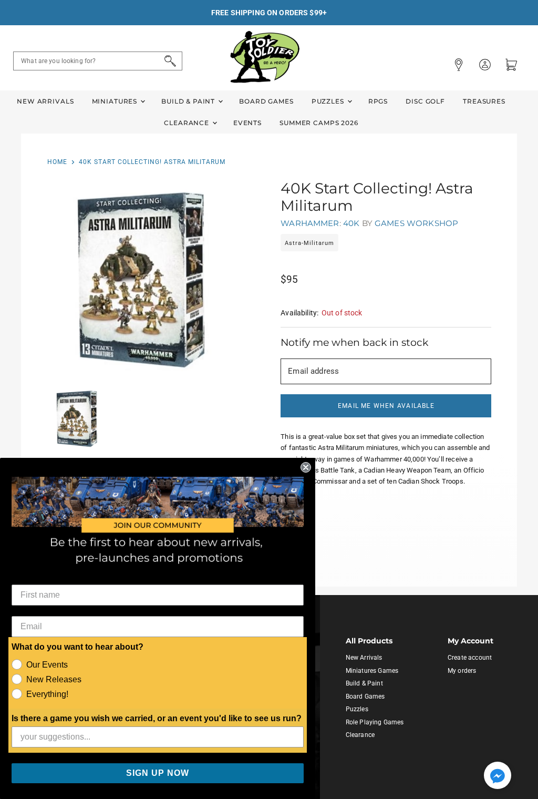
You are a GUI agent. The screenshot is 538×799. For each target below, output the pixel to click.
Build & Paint (189, 101)
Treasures (484, 101)
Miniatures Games (372, 670)
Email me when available (386, 405)
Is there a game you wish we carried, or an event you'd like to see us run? (157, 718)
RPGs (378, 101)
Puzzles (329, 101)
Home (57, 162)
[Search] (168, 61)
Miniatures (115, 101)
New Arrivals (45, 101)
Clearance (187, 123)
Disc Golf (425, 101)
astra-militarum (309, 243)
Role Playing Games (375, 722)
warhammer (310, 223)
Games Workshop (416, 223)
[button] (497, 776)
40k (351, 223)
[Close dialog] (306, 467)
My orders (462, 670)
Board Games (266, 101)
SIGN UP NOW (157, 773)
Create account (470, 657)
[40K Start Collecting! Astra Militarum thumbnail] (77, 418)
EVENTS (247, 123)
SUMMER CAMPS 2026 (319, 123)
